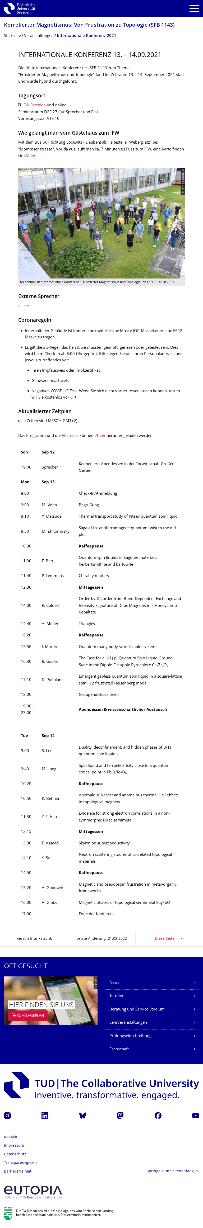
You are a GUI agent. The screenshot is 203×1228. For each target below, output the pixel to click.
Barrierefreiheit (17, 1171)
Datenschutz (15, 1154)
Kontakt (10, 1137)
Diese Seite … (166, 939)
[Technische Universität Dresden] (19, 8)
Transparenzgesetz (21, 1163)
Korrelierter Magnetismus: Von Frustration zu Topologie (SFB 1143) (89, 25)
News (114, 983)
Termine (116, 996)
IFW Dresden (34, 105)
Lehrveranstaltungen (128, 1023)
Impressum (14, 1145)
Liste (24, 306)
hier (31, 156)
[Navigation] (194, 8)
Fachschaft (119, 1049)
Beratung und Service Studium (137, 1010)
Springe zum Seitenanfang (170, 1171)
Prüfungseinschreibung (130, 1036)
